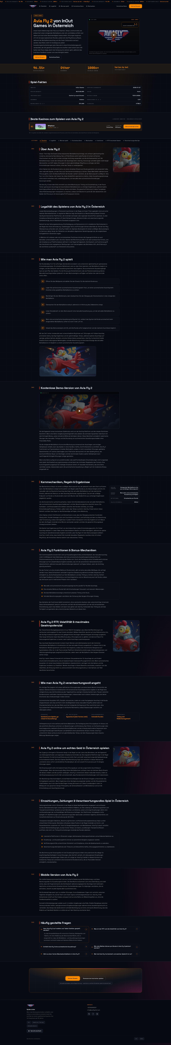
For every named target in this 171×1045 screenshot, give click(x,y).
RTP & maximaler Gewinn (113, 140)
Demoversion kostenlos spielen (93, 978)
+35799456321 (91, 1007)
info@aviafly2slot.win (93, 1010)
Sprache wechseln (36, 1031)
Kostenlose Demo (78, 6)
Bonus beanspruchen (132, 126)
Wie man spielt (65, 6)
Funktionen (99, 140)
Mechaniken (91, 6)
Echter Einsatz (135, 6)
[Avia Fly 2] (33, 6)
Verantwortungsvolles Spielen (132, 140)
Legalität (53, 6)
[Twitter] (89, 1014)
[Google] (97, 1014)
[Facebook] (93, 1014)
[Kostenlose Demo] (114, 35)
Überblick (43, 6)
